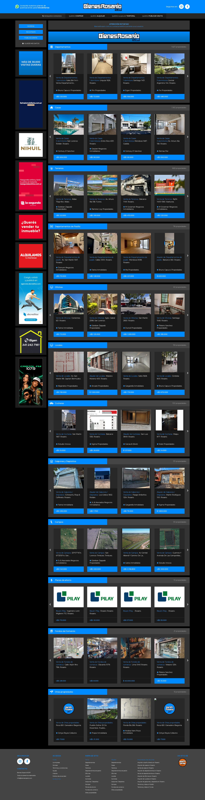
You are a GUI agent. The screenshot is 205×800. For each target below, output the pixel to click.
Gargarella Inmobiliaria (100, 386)
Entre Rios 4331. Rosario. (68, 141)
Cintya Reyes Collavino (134, 733)
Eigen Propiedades (133, 90)
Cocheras (88, 779)
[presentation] (50, 76)
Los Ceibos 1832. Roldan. (67, 495)
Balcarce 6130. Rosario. (168, 141)
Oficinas (87, 773)
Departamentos (90, 762)
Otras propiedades (90, 792)
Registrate (31, 32)
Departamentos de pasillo (93, 771)
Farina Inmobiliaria (65, 270)
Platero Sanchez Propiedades (131, 327)
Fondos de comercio (91, 790)
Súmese (55, 765)
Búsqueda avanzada (53, 16)
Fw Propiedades (165, 90)
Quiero (76, 16)
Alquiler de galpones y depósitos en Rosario (150, 781)
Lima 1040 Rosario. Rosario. (102, 664)
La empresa (56, 762)
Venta (87, 760)
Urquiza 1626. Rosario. (100, 80)
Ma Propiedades (98, 270)
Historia (55, 773)
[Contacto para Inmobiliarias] (17, 6)
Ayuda (55, 771)
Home (54, 760)
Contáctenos (57, 779)
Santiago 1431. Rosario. (134, 80)
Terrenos (88, 768)
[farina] (31, 104)
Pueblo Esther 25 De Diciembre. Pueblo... (67, 725)
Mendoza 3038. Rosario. (101, 260)
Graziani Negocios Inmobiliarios (64, 150)
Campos (87, 784)
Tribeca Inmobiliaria (166, 270)
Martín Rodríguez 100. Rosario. (135, 495)
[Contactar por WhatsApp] (31, 63)
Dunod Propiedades (99, 328)
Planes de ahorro (90, 787)
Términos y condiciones (60, 768)
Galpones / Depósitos (91, 781)
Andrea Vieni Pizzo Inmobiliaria (98, 732)
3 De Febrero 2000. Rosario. (169, 260)
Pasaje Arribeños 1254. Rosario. (101, 495)
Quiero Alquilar (123, 16)
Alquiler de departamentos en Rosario (149, 771)
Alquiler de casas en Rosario (146, 765)
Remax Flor (130, 151)
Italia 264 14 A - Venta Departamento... (67, 80)
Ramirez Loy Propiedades (68, 209)
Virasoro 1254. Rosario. (133, 664)
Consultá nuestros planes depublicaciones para (34, 7)
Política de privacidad (59, 776)
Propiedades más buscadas (145, 760)
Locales (87, 776)
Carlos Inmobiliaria (166, 505)
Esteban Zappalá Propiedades (64, 327)
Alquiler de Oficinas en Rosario (147, 776)
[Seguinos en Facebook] (187, 6)
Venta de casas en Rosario (145, 768)
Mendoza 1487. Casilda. (102, 141)
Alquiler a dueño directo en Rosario (148, 762)
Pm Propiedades (98, 90)
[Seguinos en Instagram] (181, 6)
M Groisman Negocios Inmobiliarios (100, 208)
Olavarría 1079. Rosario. (66, 664)
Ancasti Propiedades (66, 386)
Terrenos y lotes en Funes (145, 787)
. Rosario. (99, 611)
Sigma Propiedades (65, 444)
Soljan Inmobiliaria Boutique (170, 328)
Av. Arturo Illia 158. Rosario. (134, 141)
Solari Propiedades (132, 444)
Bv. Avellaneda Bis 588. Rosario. (169, 664)
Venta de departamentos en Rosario (148, 773)
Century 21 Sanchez (99, 151)
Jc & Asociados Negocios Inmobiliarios (168, 150)
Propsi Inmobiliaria (65, 733)
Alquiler (113, 760)
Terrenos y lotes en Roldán (145, 784)
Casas (87, 765)
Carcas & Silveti (97, 444)
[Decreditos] (31, 298)
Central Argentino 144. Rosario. (167, 80)
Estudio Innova (164, 209)
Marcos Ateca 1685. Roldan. (169, 495)
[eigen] (31, 341)
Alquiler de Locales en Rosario (146, 779)
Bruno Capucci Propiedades (69, 90)
